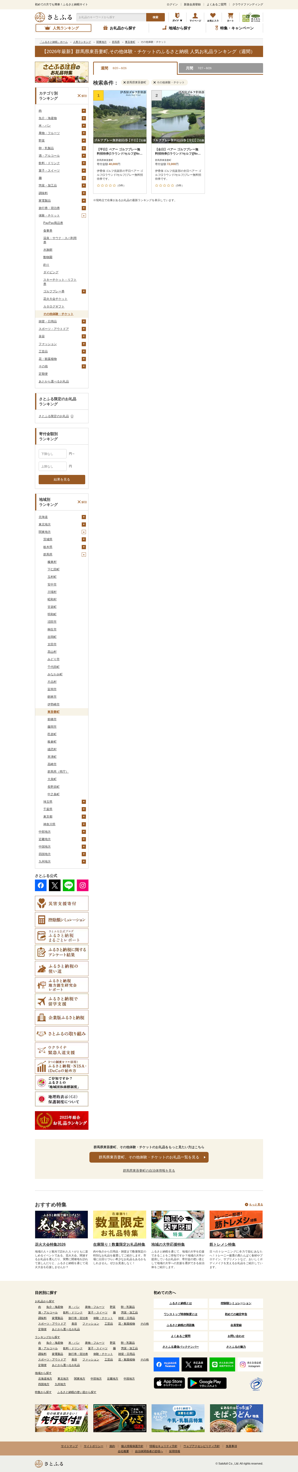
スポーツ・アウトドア (54, 329)
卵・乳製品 (46, 148)
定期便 (43, 374)
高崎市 (52, 764)
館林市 (52, 696)
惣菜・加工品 (48, 185)
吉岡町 (52, 637)
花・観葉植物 (48, 359)
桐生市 (52, 629)
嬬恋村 (52, 749)
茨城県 (47, 539)
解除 (84, 95)
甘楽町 (52, 607)
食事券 (47, 230)
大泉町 (52, 779)
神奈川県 (49, 824)
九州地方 (45, 861)
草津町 (52, 756)
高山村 (52, 651)
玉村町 (52, 577)
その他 (43, 366)
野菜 (42, 140)
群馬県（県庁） (58, 771)
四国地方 (45, 854)
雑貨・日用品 (48, 321)
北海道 (43, 517)
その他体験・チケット (58, 314)
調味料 (43, 193)
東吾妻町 (53, 712)
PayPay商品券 (53, 223)
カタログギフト (53, 306)
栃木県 (47, 547)
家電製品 (45, 200)
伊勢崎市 (53, 704)
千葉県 (47, 809)
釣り (46, 265)
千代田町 (53, 667)
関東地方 (45, 532)
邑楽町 (52, 734)
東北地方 (45, 524)
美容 (42, 336)
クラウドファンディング (247, 4)
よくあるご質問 (216, 4)
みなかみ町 (55, 674)
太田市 (52, 644)
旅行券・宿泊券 (49, 208)
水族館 (47, 249)
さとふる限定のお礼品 (54, 416)
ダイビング (50, 272)
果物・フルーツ (49, 133)
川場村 (52, 592)
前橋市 (52, 719)
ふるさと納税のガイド (177, 17)
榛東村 (52, 562)
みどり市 (53, 659)
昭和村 (52, 599)
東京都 (47, 816)
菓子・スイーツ (49, 170)
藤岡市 (52, 726)
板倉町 (52, 741)
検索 (155, 17)
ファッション (48, 344)
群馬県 (47, 554)
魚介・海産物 (48, 118)
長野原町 (53, 786)
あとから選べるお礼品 (54, 381)
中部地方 (45, 831)
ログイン (172, 4)
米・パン (45, 125)
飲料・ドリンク (49, 163)
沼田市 (52, 621)
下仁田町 (53, 569)
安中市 (52, 584)
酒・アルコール (49, 155)
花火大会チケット (55, 299)
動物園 (47, 257)
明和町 (52, 614)
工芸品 (43, 351)
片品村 (52, 682)
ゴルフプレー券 (53, 291)
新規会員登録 (192, 4)
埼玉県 (47, 801)
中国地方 (45, 846)
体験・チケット (49, 215)
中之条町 (53, 794)
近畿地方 (45, 839)
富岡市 (52, 689)
